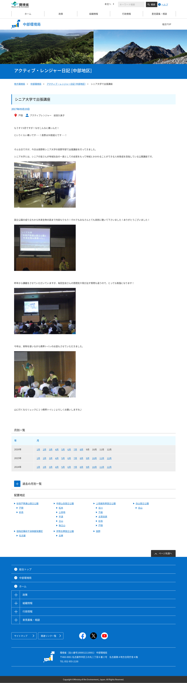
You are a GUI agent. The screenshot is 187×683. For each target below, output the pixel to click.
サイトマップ (20, 635)
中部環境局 (35, 83)
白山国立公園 (142, 503)
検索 (153, 4)
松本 (61, 507)
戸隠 (21, 507)
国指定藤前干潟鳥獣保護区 (30, 531)
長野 (98, 531)
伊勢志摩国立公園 (65, 531)
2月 (44, 449)
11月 (102, 458)
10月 (94, 458)
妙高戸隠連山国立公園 (27, 503)
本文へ (108, 4)
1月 (38, 449)
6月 (69, 449)
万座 (100, 512)
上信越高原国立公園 (106, 503)
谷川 (100, 507)
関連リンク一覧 (48, 635)
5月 (63, 449)
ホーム (28, 13)
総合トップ (25, 569)
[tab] (17, 484)
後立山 (62, 525)
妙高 (21, 512)
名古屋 (22, 535)
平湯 (61, 516)
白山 (140, 507)
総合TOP (166, 24)
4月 (57, 449)
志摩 (61, 535)
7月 (75, 449)
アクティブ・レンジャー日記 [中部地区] (66, 83)
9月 (87, 458)
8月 (81, 449)
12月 (109, 458)
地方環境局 (19, 83)
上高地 (62, 512)
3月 (50, 449)
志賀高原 (102, 516)
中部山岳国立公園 (65, 503)
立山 (61, 521)
